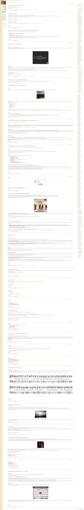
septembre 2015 (79, 151)
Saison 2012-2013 (79, 48)
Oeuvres (79, 43)
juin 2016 (79, 147)
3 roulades (9, 142)
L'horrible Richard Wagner (80, 30)
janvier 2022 (79, 117)
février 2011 (79, 176)
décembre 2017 (79, 139)
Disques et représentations (80, 46)
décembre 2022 (79, 112)
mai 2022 (79, 115)
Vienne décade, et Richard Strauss (21, 341)
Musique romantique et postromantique (33, 116)
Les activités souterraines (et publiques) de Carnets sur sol (80, 6)
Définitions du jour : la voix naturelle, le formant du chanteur (80, 224)
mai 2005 (79, 207)
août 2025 (79, 100)
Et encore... (9, 300)
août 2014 (79, 157)
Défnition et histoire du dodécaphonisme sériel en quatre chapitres (80, 226)
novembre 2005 (79, 204)
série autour (15, 476)
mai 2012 (79, 169)
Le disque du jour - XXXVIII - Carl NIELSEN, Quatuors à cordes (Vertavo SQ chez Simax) (19, 193)
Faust (78, 21)
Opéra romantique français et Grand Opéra (21, 75)
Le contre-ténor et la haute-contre (80, 219)
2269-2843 (82, 509)
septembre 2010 (79, 178)
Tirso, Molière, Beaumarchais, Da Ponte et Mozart (80, 27)
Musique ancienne (79, 67)
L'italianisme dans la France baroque (4, 15)
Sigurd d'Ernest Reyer (80, 34)
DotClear (82, 508)
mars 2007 (79, 197)
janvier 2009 (79, 187)
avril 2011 (79, 175)
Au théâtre (79, 62)
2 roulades (9, 231)
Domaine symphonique (28, 116)
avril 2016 (79, 148)
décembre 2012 (79, 166)
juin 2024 (79, 105)
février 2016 (79, 149)
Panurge (49, 67)
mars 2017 (79, 143)
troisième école (33, 131)
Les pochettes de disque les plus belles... (80, 78)
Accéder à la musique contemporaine (80, 245)
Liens (5, 29)
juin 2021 (79, 120)
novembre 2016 (79, 145)
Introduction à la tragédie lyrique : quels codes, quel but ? (80, 214)
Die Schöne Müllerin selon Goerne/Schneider (80, 243)
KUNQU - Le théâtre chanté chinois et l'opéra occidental (80, 231)
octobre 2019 (79, 129)
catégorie (28, 37)
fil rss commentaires (80, 256)
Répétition (9, 323)
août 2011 (79, 173)
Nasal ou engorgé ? (4, 18)
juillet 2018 (79, 136)
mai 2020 (79, 126)
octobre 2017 (79, 140)
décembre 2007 (79, 193)
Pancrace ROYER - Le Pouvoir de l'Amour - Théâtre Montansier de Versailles (17, 79)
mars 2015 (79, 154)
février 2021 (79, 122)
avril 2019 (79, 132)
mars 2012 (79, 170)
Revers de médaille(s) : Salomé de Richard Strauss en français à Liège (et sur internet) (18, 333)
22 (79, 253)
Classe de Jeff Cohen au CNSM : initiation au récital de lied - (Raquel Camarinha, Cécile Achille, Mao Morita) (21, 145)
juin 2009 (79, 185)
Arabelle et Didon (4, 17)
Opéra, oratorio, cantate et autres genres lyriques (80, 220)
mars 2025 (79, 102)
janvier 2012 (79, 171)
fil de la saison (18, 31)
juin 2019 (79, 131)
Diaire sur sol (11, 301)
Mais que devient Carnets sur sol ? (80, 72)
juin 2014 (79, 158)
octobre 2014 (79, 156)
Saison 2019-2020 (79, 51)
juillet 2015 (79, 152)
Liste (9, 357)
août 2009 (79, 184)
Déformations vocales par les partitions (13, 310)
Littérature (79, 15)
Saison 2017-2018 (79, 50)
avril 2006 (79, 202)
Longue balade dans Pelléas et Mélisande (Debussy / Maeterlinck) (80, 211)
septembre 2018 (79, 135)
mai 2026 (79, 96)
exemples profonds (24, 188)
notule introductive (11, 476)
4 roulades (9, 401)
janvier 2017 (79, 144)
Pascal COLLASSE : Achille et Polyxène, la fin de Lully (15, 367)
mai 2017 (79, 142)
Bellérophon (37, 370)
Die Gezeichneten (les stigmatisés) (80, 38)
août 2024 (79, 104)
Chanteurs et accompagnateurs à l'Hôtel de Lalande (14, 221)
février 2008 (79, 192)
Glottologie (21, 319)
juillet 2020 (79, 125)
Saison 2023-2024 (79, 53)
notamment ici (35, 37)
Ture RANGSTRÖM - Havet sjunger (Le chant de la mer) (15, 404)
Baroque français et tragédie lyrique (27, 9)
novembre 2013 (79, 161)
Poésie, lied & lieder (23, 173)
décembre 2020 (79, 123)
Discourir (23, 434)
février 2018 (79, 138)
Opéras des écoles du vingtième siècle (80, 39)
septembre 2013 (79, 162)
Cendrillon (72, 67)
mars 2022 (79, 116)
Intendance (19, 82)
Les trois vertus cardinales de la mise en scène (4, 20)
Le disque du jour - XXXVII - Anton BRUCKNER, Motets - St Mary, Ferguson (17, 437)
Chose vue (9, 345)
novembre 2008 (79, 188)
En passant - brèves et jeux (21, 287)
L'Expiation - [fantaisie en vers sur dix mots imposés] (80, 235)
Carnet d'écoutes (23, 116)
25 (81, 253)
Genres (18, 9)
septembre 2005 (79, 205)
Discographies (36, 456)
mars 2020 (79, 127)
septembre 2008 (79, 189)
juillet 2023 (79, 109)
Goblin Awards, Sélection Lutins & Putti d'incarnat (80, 22)
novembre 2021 (79, 118)
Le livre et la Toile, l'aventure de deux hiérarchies (3, 16)
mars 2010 (79, 181)
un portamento (9, 276)
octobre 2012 (79, 167)
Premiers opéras (79, 23)
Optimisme (9, 177)
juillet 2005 (79, 206)
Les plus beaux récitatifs (33, 9)
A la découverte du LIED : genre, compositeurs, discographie (80, 216)
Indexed (11, 188)
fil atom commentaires (80, 257)
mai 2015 (79, 153)
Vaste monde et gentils (20, 190)
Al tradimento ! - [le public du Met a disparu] (80, 236)
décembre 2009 (79, 182)
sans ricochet (12, 19)
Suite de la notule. (9, 8)
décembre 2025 (79, 98)
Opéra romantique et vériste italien (80, 31)
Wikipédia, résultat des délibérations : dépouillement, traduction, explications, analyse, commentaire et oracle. (80, 249)
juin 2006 (79, 201)
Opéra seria (79, 25)
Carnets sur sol (11, 2)
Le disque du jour (25, 456)
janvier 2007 (79, 198)
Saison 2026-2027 (79, 14)
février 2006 (79, 203)
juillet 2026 (79, 95)
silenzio (9, 19)
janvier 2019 (79, 133)
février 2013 (79, 165)
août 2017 (79, 141)
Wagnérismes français (80, 35)
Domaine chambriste (80, 54)
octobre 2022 (79, 113)
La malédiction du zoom (11, 426)
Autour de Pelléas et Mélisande (80, 36)
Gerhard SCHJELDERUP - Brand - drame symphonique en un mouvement (17, 85)
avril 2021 (79, 121)
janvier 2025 (79, 103)
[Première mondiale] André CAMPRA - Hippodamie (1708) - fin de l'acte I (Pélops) (18, 471)
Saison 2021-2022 (79, 52)
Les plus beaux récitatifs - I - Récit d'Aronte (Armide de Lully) (15, 5)
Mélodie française (26, 173)
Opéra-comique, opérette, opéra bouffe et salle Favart (80, 223)
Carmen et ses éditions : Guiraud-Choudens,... (80, 81)
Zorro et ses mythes (80, 17)
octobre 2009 (79, 183)
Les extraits (9, 114)
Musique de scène (79, 42)
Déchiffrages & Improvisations (79, 13)
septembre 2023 (79, 108)
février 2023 (79, 111)
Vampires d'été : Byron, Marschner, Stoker (80, 16)
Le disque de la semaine (80, 59)
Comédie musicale (79, 40)
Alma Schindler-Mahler (80, 19)
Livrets (78, 44)
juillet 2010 (79, 179)
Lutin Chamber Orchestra (21, 9)
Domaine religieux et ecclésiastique (21, 296)
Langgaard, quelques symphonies (80, 239)
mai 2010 (79, 180)
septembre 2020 (79, 124)
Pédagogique (19, 319)
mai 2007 (79, 196)
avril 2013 (79, 164)
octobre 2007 (79, 194)
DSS (18, 324)
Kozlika (80, 508)
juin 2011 (79, 174)
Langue (18, 287)
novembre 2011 (79, 172)
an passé (36, 23)
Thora (59, 115)
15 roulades (9, 76)
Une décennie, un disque (80, 11)
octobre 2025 (79, 99)
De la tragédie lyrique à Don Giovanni (12, 269)
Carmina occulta (10, 290)
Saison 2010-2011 (19, 27)
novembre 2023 (79, 107)
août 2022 (79, 114)
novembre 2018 (79, 134)
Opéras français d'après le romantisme (28, 75)
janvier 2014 (79, 160)
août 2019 (79, 130)
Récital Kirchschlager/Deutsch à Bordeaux (80, 242)
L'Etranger (40, 89)
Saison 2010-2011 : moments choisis (12, 13)
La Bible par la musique (80, 12)
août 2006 (79, 200)
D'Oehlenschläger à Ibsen (20, 116)
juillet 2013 (79, 163)
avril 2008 (79, 191)
